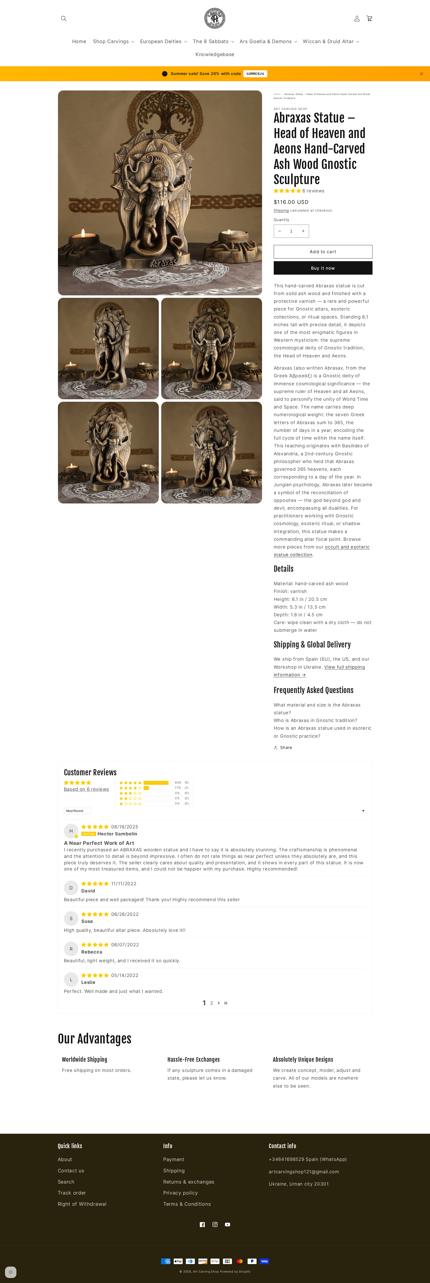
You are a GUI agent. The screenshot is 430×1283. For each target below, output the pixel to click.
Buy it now (323, 267)
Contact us (71, 1171)
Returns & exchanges (189, 1182)
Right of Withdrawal (82, 1204)
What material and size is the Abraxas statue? (317, 708)
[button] (64, 18)
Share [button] (286, 747)
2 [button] (211, 1003)
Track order (72, 1193)
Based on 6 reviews (86, 789)
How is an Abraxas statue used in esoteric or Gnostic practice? (323, 731)
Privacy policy (180, 1193)
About (65, 1159)
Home (277, 94)
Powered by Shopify (235, 1271)
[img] (95, 826)
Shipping (281, 210)
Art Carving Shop (206, 1271)
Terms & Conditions (187, 1204)
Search (66, 1182)
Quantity (281, 220)
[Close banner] (421, 73)
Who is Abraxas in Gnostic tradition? (315, 720)
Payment (173, 1159)
